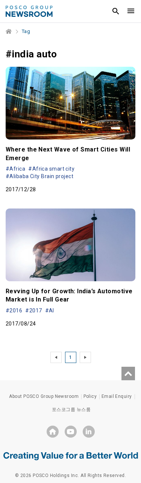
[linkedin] (89, 432)
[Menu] (130, 11)
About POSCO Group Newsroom (44, 396)
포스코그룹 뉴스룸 (71, 409)
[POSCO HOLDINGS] (53, 432)
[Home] (9, 31)
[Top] (128, 373)
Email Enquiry (117, 396)
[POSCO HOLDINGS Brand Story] (70, 456)
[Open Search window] (115, 11)
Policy (90, 396)
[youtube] (71, 432)
